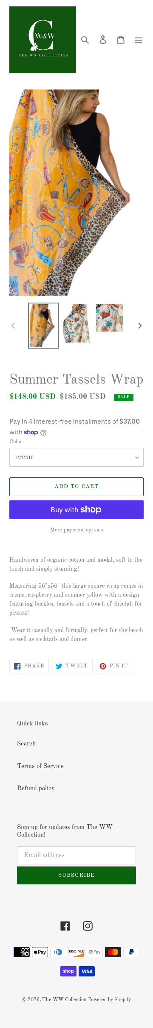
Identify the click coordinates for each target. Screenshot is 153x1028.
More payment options (76, 530)
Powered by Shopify (109, 999)
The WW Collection (64, 999)
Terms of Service (40, 766)
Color (15, 442)
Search (26, 744)
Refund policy (36, 788)
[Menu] (138, 40)
